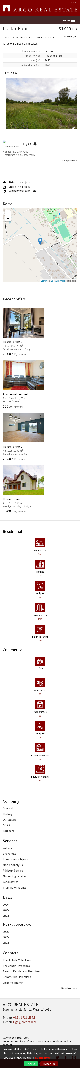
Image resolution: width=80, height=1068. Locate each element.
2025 (6, 910)
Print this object (19, 182)
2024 (6, 916)
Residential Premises (16, 966)
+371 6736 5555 (24, 1017)
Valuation (9, 848)
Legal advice (10, 882)
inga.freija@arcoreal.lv (22, 154)
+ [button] (8, 213)
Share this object (19, 187)
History (7, 814)
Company (11, 801)
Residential (12, 531)
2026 (6, 904)
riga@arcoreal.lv (24, 1022)
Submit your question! (22, 191)
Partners (8, 831)
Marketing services (15, 876)
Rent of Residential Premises (21, 971)
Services (10, 840)
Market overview (17, 924)
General (8, 808)
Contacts (10, 952)
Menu (66, 20)
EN (72, 2)
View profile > (69, 160)
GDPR (6, 825)
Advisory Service (13, 870)
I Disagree (49, 1064)
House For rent (19, 343)
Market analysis (13, 865)
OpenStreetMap (58, 280)
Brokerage (9, 853)
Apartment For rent (19, 395)
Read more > (69, 988)
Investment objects (15, 859)
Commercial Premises (17, 977)
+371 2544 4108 (19, 151)
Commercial (13, 649)
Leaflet (44, 280)
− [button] (8, 218)
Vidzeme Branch (13, 982)
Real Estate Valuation (17, 960)
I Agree (30, 1064)
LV (70, 2)
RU (76, 2)
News (7, 897)
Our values (9, 819)
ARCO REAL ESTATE (40, 8)
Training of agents (14, 887)
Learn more (43, 1057)
